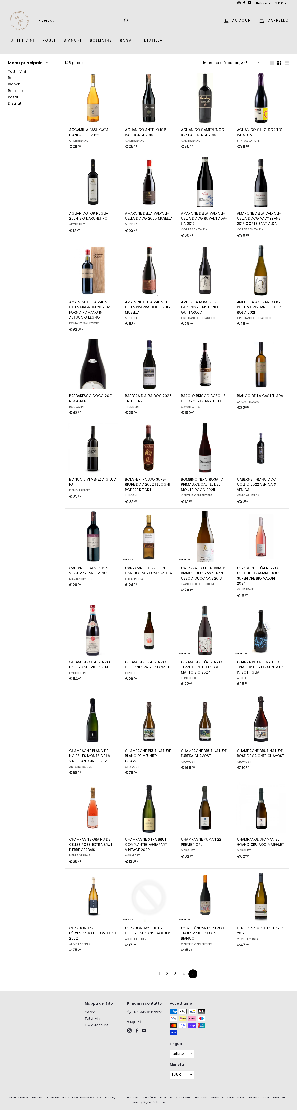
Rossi (49, 40)
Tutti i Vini (21, 40)
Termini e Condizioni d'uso (137, 1097)
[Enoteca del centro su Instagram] (129, 1030)
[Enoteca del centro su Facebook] (137, 1030)
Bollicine (101, 40)
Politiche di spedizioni (175, 1097)
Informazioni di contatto (227, 1097)
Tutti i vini (92, 1018)
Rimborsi (201, 1097)
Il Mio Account (96, 1025)
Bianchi (73, 40)
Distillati (155, 40)
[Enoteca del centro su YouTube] (144, 1030)
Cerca (90, 1012)
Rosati (128, 40)
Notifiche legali (258, 1097)
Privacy (110, 1097)
